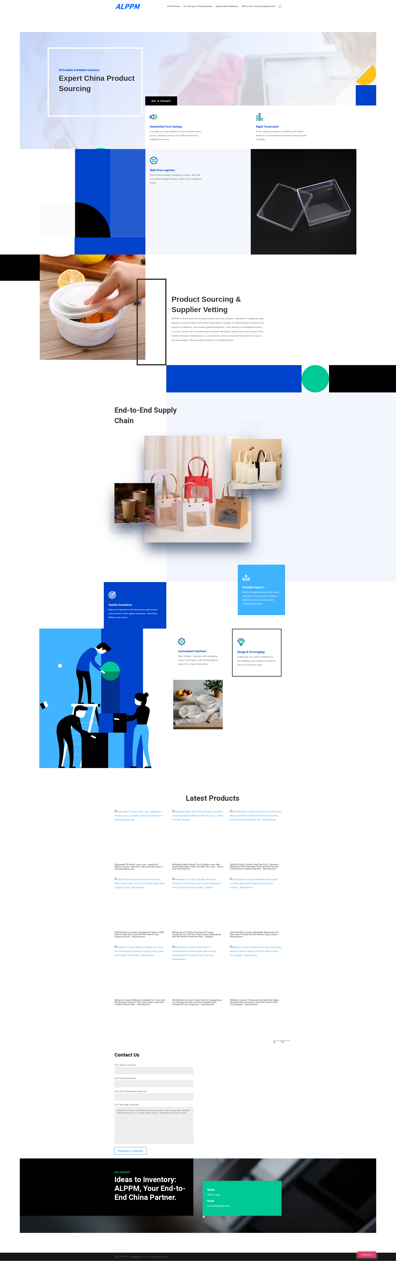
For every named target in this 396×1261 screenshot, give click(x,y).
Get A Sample (161, 100)
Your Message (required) (126, 1104)
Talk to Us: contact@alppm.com (258, 6)
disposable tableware (227, 6)
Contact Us (366, 1254)
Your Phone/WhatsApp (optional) (130, 1091)
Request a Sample (130, 1151)
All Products (173, 6)
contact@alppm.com (218, 1206)
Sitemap (135, 1256)
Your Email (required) (124, 1078)
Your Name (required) (125, 1065)
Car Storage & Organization (197, 6)
